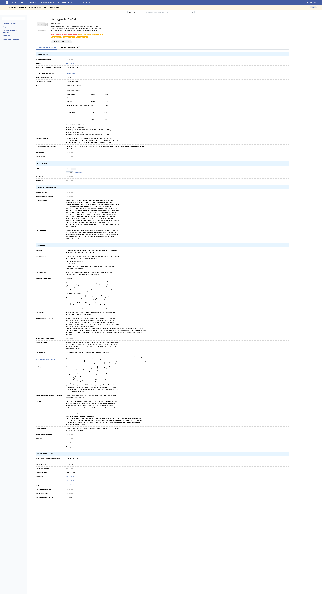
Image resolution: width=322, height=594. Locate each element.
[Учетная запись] (315, 2)
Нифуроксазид (70, 73)
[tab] (46, 48)
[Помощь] (311, 2)
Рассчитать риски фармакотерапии (45, 359)
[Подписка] (307, 2)
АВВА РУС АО (70, 63)
